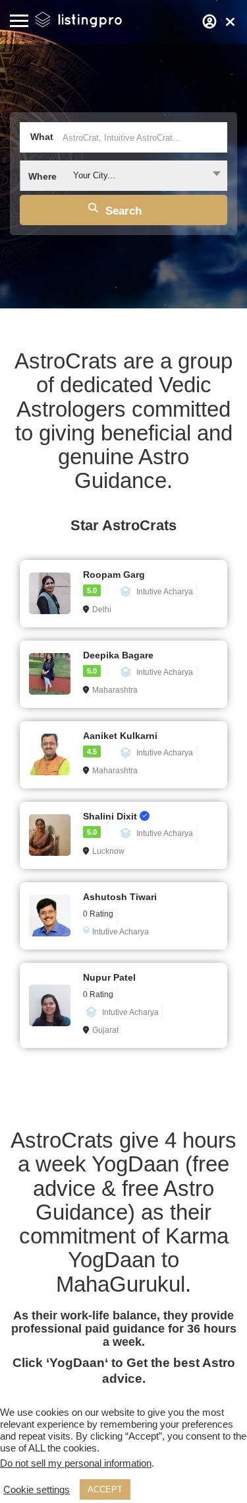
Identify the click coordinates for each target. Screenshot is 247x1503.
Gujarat (105, 1030)
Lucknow (108, 851)
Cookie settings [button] (36, 1490)
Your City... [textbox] (94, 175)
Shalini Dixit (111, 816)
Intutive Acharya (164, 591)
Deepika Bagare (118, 655)
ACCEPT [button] (105, 1489)
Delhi (101, 609)
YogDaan (77, 1363)
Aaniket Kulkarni (120, 735)
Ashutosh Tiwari (120, 896)
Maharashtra (115, 690)
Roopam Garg (114, 574)
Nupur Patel (109, 977)
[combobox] (123, 175)
